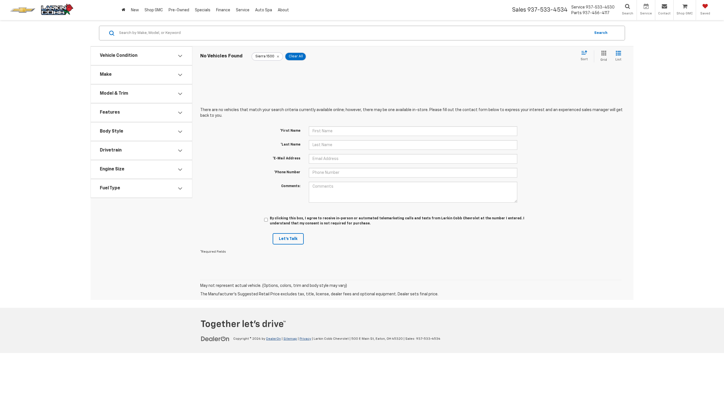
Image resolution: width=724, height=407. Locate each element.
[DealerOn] (215, 339)
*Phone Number (287, 172)
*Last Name (290, 144)
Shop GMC (154, 10)
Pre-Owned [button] (179, 10)
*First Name (290, 131)
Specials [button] (202, 10)
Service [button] (242, 10)
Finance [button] (223, 10)
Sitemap (290, 339)
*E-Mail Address (286, 158)
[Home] (123, 10)
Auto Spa (263, 10)
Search (600, 33)
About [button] (283, 10)
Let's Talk (288, 239)
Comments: (290, 186)
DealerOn (273, 339)
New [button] (135, 10)
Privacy (305, 339)
